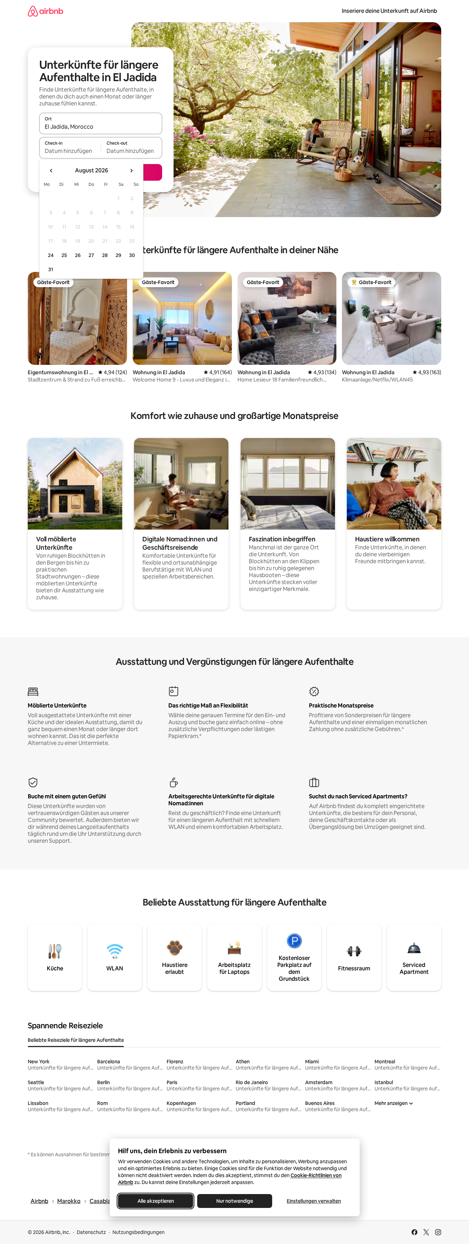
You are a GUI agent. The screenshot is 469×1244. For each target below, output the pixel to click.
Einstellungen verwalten (314, 1201)
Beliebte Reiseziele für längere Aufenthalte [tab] (76, 1040)
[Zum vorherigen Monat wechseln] (51, 171)
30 (132, 255)
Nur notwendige (234, 1201)
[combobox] (101, 126)
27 (91, 255)
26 (78, 255)
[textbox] (70, 151)
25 (64, 255)
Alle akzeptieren (155, 1201)
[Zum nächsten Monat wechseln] (131, 171)
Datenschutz (91, 1232)
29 (118, 255)
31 (50, 269)
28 (105, 255)
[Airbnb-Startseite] (45, 11)
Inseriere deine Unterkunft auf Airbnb (389, 11)
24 (50, 255)
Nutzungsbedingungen (138, 1232)
